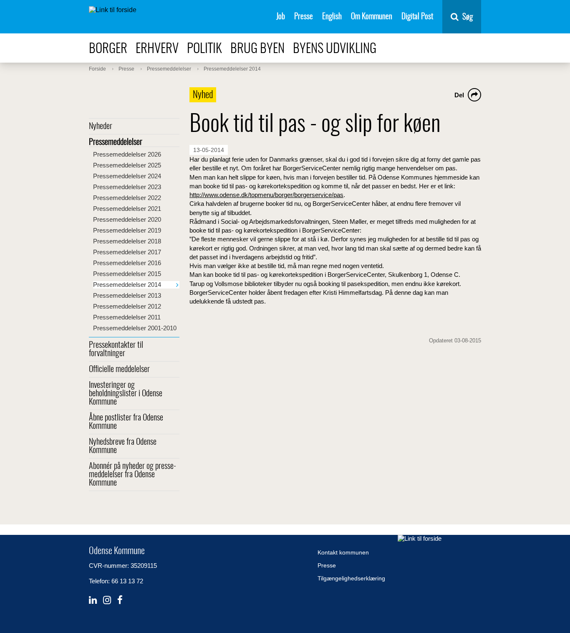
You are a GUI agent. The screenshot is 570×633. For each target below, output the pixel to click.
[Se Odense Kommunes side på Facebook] (120, 600)
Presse (303, 17)
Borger (108, 49)
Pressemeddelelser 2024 (127, 176)
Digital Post (417, 17)
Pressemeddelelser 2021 (127, 208)
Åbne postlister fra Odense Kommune (126, 422)
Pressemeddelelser (115, 142)
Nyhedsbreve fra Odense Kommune (122, 446)
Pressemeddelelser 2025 (127, 165)
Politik (204, 49)
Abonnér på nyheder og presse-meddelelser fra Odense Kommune (132, 474)
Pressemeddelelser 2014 (127, 284)
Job (280, 17)
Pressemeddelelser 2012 (127, 306)
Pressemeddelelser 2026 (127, 154)
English (332, 17)
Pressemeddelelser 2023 (127, 186)
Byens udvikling (334, 49)
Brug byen (257, 49)
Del (459, 95)
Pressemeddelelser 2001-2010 (135, 328)
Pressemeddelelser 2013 (127, 295)
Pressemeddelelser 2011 (127, 317)
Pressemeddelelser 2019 (127, 230)
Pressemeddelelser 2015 (127, 273)
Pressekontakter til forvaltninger (116, 349)
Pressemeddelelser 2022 (127, 197)
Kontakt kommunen (343, 552)
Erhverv (157, 49)
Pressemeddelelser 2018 (127, 241)
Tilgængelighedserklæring (351, 578)
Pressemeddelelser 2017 (127, 252)
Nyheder (100, 126)
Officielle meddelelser (119, 369)
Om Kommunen (371, 17)
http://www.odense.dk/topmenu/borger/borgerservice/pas (266, 194)
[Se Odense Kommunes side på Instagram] (107, 600)
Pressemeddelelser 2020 (127, 219)
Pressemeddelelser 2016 (127, 262)
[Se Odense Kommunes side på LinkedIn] (93, 600)
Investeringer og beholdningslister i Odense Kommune (125, 393)
